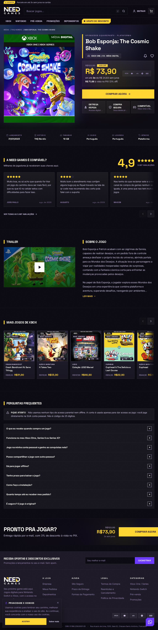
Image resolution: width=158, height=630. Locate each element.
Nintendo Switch (138, 589)
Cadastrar (144, 560)
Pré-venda (135, 594)
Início (6, 30)
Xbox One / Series (139, 584)
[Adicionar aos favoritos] (152, 56)
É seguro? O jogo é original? (78, 503)
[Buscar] (123, 11)
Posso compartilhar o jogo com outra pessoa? (78, 456)
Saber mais (54, 621)
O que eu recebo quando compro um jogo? (78, 428)
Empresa (47, 584)
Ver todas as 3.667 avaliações (19, 214)
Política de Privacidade (112, 598)
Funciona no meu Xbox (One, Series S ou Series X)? (78, 438)
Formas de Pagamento (83, 594)
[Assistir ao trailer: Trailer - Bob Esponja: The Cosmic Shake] (39, 267)
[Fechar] (58, 602)
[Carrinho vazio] (151, 11)
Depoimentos (49, 594)
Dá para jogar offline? (78, 466)
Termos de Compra (110, 584)
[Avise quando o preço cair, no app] (145, 56)
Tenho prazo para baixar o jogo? (78, 475)
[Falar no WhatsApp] (150, 622)
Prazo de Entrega (80, 589)
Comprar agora (116, 94)
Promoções (135, 599)
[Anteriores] (142, 214)
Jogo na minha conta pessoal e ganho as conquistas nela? (78, 447)
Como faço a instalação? (78, 485)
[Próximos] (151, 214)
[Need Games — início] (12, 11)
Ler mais (88, 296)
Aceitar (26, 621)
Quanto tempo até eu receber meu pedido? (78, 494)
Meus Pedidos (50, 589)
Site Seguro (77, 584)
